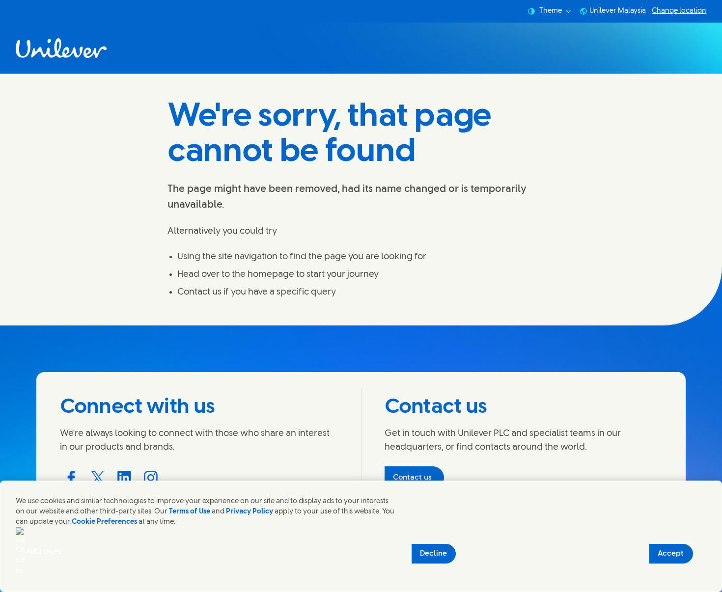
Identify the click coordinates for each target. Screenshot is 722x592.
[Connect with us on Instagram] (151, 477)
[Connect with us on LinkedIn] (124, 477)
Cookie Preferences (104, 522)
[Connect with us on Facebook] (71, 477)
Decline (433, 554)
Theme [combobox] (550, 11)
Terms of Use (189, 511)
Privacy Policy (249, 511)
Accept (671, 554)
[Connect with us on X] (97, 477)
